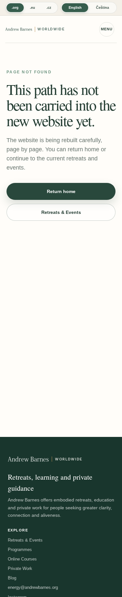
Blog (12, 577)
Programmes (20, 549)
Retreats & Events (61, 212)
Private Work (20, 568)
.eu (32, 7)
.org (15, 7)
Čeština (102, 7)
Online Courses (22, 559)
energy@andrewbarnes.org (33, 587)
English (75, 7)
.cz (49, 7)
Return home (61, 191)
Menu (107, 29)
